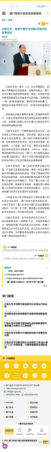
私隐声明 (34, 412)
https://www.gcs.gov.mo (16, 388)
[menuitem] (26, 268)
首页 (4, 20)
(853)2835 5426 (31, 395)
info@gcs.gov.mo (14, 392)
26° (43, 6)
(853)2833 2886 (13, 395)
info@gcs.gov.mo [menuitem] (15, 275)
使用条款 (34, 417)
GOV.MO (9, 403)
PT (47, 24)
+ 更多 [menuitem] (44, 286)
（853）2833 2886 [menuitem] (15, 271)
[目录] (3, 13)
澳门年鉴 (9, 412)
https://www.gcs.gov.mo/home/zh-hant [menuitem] (25, 278)
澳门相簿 (9, 417)
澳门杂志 (9, 407)
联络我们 (34, 407)
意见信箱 (34, 403)
